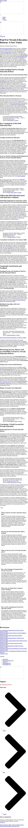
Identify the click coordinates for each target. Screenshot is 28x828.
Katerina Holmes (11, 335)
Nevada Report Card (4, 81)
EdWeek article (20, 153)
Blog (4, 18)
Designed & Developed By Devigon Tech (9, 826)
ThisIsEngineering (11, 237)
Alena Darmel (10, 120)
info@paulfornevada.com (6, 684)
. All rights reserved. (19, 824)
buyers (4, 662)
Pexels (16, 120)
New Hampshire (8, 247)
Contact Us (2, 36)
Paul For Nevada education (6, 48)
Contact (4, 19)
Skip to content (3, 0)
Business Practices (7, 660)
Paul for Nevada (3, 824)
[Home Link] (12, 33)
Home (4, 17)
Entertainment (6, 663)
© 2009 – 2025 (11, 824)
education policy (8, 52)
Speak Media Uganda (12, 421)
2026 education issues (22, 56)
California (21, 214)
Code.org (19, 223)
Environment (6, 664)
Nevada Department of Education (18, 103)
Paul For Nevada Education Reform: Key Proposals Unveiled (12, 300)
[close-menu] (0, 35)
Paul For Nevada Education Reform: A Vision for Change (13, 337)
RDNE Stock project (12, 192)
